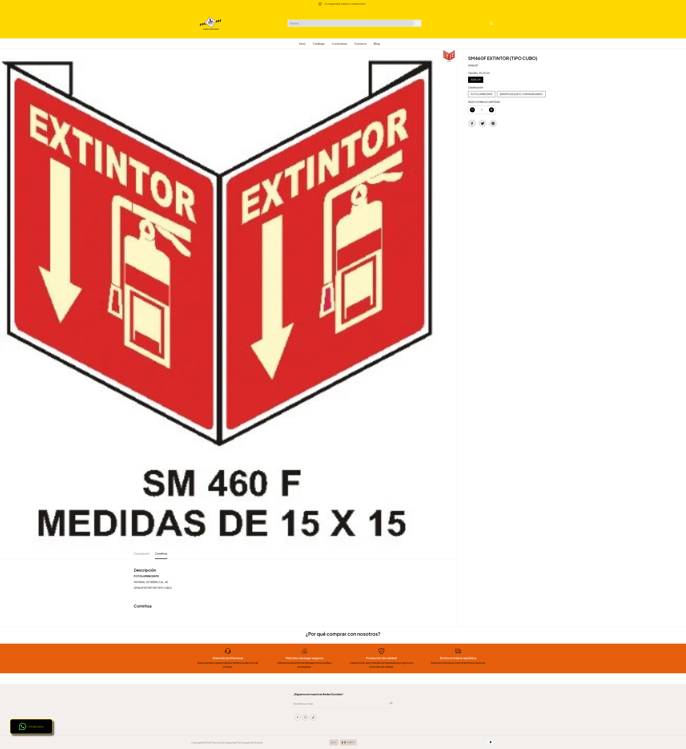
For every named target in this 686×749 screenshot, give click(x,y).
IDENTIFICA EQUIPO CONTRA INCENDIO (521, 93)
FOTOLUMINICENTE (481, 93)
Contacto (360, 43)
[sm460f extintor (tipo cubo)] (220, 298)
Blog (377, 43)
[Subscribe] (390, 703)
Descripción (142, 553)
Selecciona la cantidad (484, 101)
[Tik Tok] (313, 717)
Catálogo (319, 43)
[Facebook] (472, 123)
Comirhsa (161, 553)
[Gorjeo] (482, 123)
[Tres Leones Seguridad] (210, 23)
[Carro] (491, 23)
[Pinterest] (493, 123)
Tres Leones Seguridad (224, 742)
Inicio (302, 43)
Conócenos (339, 43)
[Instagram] (305, 717)
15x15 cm (475, 79)
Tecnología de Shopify (250, 742)
